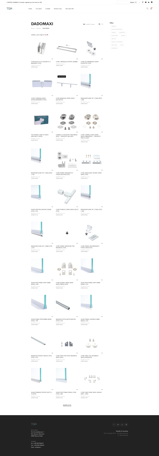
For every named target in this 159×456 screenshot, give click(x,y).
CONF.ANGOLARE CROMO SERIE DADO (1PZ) (91, 173)
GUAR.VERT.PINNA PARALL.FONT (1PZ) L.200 (66, 393)
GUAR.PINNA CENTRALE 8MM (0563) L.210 (90, 319)
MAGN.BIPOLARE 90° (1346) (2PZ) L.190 (41, 173)
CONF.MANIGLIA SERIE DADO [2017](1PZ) (65, 99)
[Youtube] (145, 2)
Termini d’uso (58, 9)
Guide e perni (114, 35)
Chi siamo (39, 9)
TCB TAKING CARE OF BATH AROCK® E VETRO (39, 135)
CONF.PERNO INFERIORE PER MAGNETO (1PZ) (65, 246)
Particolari (114, 45)
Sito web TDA (70, 9)
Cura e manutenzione (116, 29)
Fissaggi (113, 32)
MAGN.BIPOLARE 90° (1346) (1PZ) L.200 (91, 210)
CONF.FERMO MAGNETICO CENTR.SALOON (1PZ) (64, 173)
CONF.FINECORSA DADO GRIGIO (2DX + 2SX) (91, 393)
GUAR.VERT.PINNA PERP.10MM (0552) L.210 (90, 283)
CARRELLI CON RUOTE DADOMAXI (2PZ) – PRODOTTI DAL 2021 (66, 135)
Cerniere (113, 26)
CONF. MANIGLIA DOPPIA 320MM (67, 61)
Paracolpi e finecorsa (116, 41)
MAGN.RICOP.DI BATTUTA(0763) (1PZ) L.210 (66, 319)
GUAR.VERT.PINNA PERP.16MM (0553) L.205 (40, 283)
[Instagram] (151, 2)
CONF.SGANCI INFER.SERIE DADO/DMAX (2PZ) (64, 283)
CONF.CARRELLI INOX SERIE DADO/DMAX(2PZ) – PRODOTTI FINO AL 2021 (91, 136)
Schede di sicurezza (122, 431)
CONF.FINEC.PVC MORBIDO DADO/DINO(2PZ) (89, 356)
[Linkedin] (148, 2)
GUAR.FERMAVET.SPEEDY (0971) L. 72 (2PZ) (41, 393)
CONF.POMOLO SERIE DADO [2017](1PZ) (67, 210)
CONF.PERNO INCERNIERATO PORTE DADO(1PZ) (90, 246)
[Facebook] (142, 2)
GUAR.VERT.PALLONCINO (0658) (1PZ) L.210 (41, 210)
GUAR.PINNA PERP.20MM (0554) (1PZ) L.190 (41, 319)
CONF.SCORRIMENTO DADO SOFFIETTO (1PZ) (90, 62)
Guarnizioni (122, 32)
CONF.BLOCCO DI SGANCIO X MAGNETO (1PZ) (41, 62)
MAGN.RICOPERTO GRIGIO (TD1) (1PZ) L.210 (41, 356)
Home (30, 9)
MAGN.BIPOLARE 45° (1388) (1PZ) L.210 (41, 246)
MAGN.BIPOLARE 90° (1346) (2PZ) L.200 (91, 99)
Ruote (122, 45)
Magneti (123, 35)
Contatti (47, 9)
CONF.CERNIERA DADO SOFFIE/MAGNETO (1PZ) (38, 99)
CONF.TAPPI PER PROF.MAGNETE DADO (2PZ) (66, 356)
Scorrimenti (114, 48)
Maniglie (113, 38)
